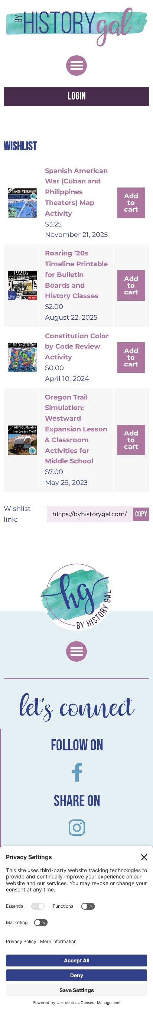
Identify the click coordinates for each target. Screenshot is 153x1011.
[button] (76, 65)
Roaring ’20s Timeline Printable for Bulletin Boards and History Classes (76, 274)
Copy (141, 514)
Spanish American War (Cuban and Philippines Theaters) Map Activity (76, 192)
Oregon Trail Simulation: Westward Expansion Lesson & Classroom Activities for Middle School (76, 429)
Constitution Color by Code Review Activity (77, 347)
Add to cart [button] (131, 202)
